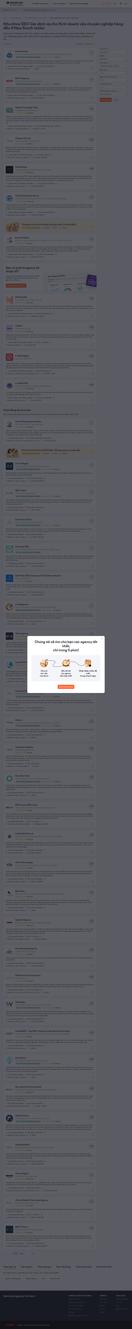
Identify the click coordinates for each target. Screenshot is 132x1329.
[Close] (102, 638)
